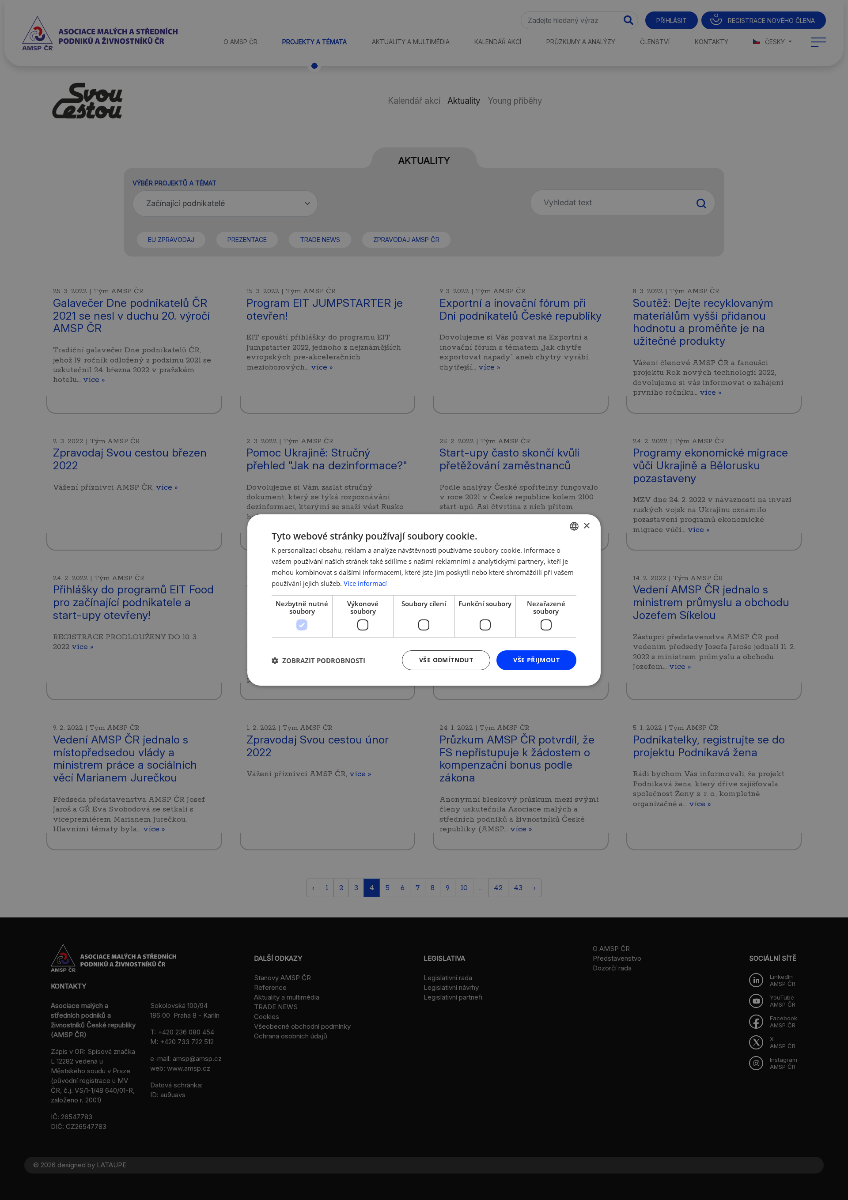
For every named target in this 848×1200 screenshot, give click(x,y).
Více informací (365, 583)
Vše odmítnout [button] (446, 660)
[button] (318, 660)
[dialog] (424, 600)
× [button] (586, 525)
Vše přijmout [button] (536, 660)
